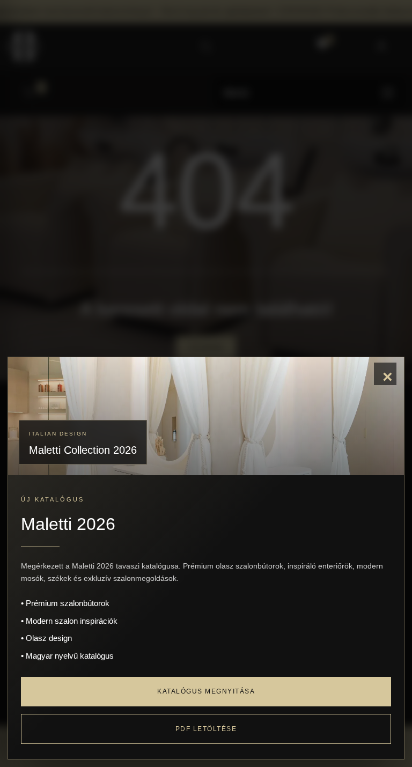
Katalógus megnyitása (206, 691)
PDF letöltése (206, 729)
